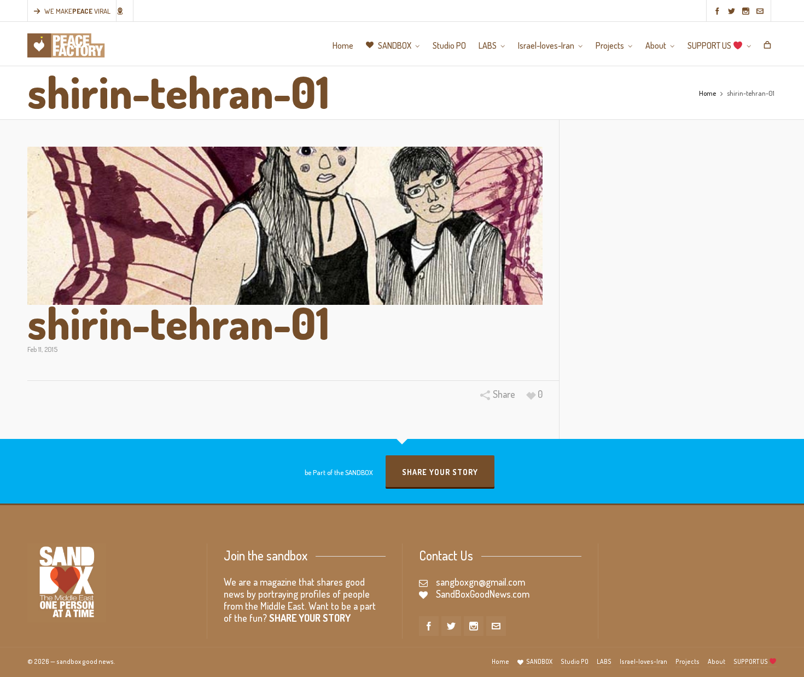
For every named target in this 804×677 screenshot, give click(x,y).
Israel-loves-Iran (643, 661)
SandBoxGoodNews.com (482, 594)
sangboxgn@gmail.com (480, 582)
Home (707, 93)
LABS (604, 661)
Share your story (440, 472)
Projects (687, 661)
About (716, 661)
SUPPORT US (751, 661)
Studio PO (575, 661)
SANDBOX (539, 661)
